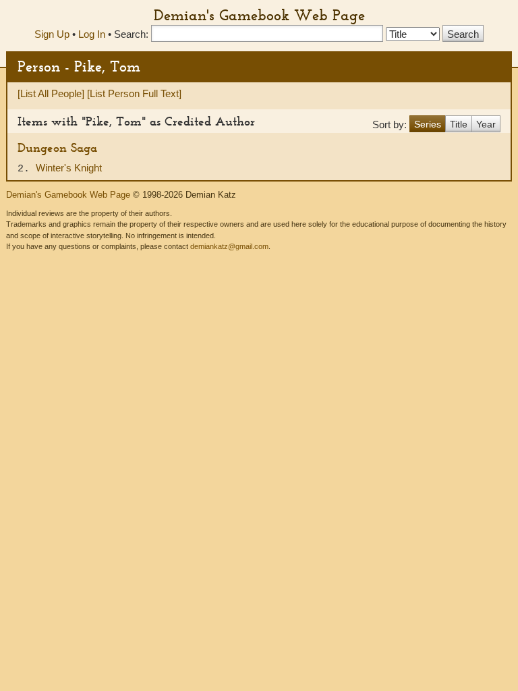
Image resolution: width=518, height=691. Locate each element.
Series (427, 124)
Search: (131, 34)
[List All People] (51, 93)
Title (458, 124)
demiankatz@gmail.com (229, 246)
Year (486, 124)
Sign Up (51, 34)
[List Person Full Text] (134, 93)
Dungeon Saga (57, 147)
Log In (91, 34)
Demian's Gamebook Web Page (259, 14)
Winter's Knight (69, 167)
